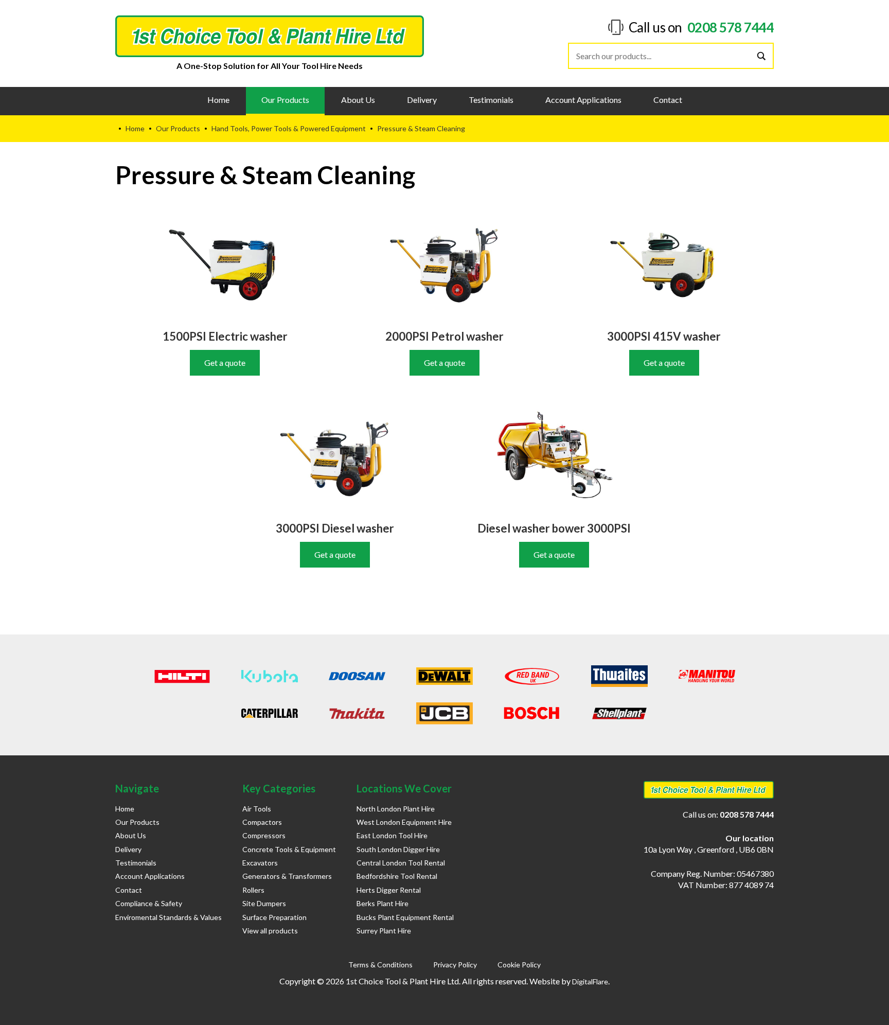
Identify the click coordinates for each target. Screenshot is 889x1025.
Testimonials (491, 99)
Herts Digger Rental (389, 890)
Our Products (285, 99)
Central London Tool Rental (401, 862)
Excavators (260, 862)
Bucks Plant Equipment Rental (405, 917)
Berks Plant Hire (382, 903)
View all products (270, 930)
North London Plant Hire (396, 808)
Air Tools (256, 808)
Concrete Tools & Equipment (289, 849)
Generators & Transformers (287, 876)
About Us (358, 99)
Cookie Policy (519, 964)
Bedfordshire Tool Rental (397, 876)
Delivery (422, 99)
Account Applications (583, 99)
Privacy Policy (455, 964)
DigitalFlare (590, 981)
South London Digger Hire (398, 849)
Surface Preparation (274, 917)
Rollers (253, 890)
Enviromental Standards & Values (168, 917)
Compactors (262, 822)
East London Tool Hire (392, 835)
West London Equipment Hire (404, 822)
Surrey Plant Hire (384, 930)
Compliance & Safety (148, 903)
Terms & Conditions (380, 964)
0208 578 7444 (730, 27)
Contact (667, 99)
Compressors (264, 835)
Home (218, 99)
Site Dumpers (264, 903)
